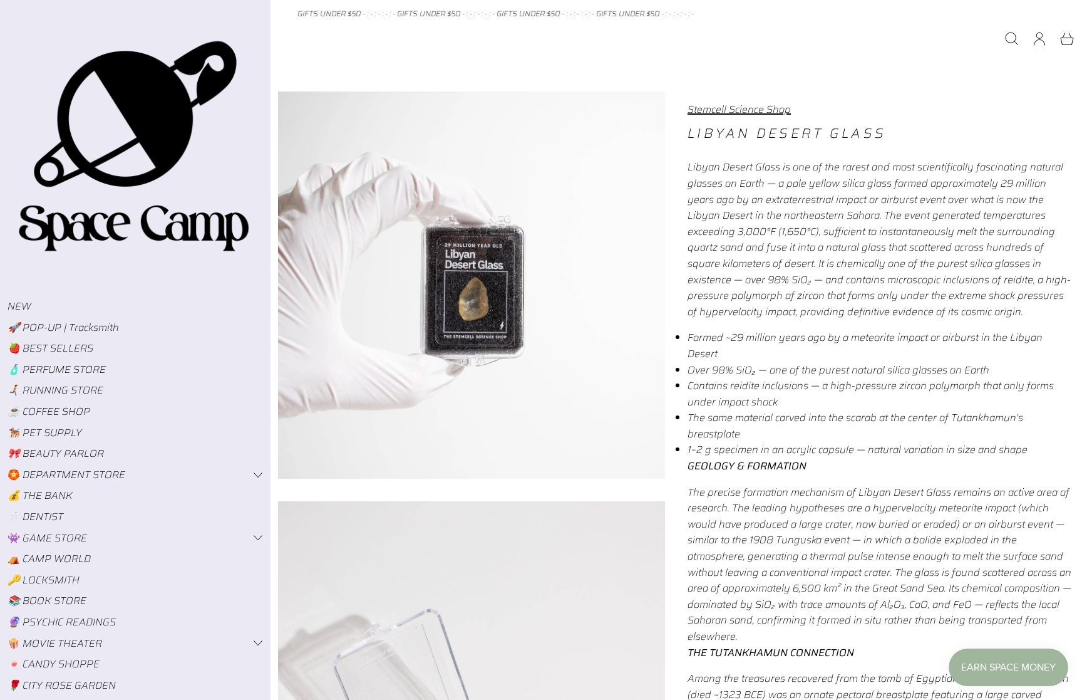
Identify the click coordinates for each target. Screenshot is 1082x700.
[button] (1011, 38)
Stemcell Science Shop (739, 109)
